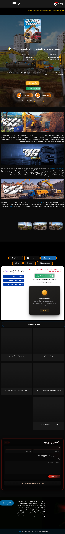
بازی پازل (22, 62)
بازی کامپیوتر (55, 10)
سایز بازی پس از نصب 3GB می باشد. (44, 282)
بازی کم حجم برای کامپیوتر (53, 66)
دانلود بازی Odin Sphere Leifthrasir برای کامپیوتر (16, 390)
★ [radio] (49, 456)
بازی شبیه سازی (15, 62)
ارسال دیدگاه (54, 476)
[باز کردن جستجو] (19, 4)
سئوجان (19, 531)
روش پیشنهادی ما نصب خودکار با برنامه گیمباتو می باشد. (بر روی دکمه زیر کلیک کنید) (45, 270)
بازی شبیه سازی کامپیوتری (57, 168)
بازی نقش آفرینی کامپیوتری (34, 203)
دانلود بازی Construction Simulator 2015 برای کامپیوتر (40, 49)
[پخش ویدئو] (37, 95)
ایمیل (31, 448)
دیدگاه (58, 459)
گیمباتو (12, 206)
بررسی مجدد (44, 310)
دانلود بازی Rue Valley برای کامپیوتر (16, 356)
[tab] (48, 218)
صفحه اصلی (61, 10)
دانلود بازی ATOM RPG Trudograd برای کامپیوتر (48, 390)
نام (59, 448)
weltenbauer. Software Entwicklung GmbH (48, 64)
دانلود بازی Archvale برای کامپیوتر (48, 356)
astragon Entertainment (48, 62)
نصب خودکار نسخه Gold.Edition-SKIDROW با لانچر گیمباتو (44, 279)
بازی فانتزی (9, 62)
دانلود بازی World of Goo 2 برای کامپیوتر (48, 425)
